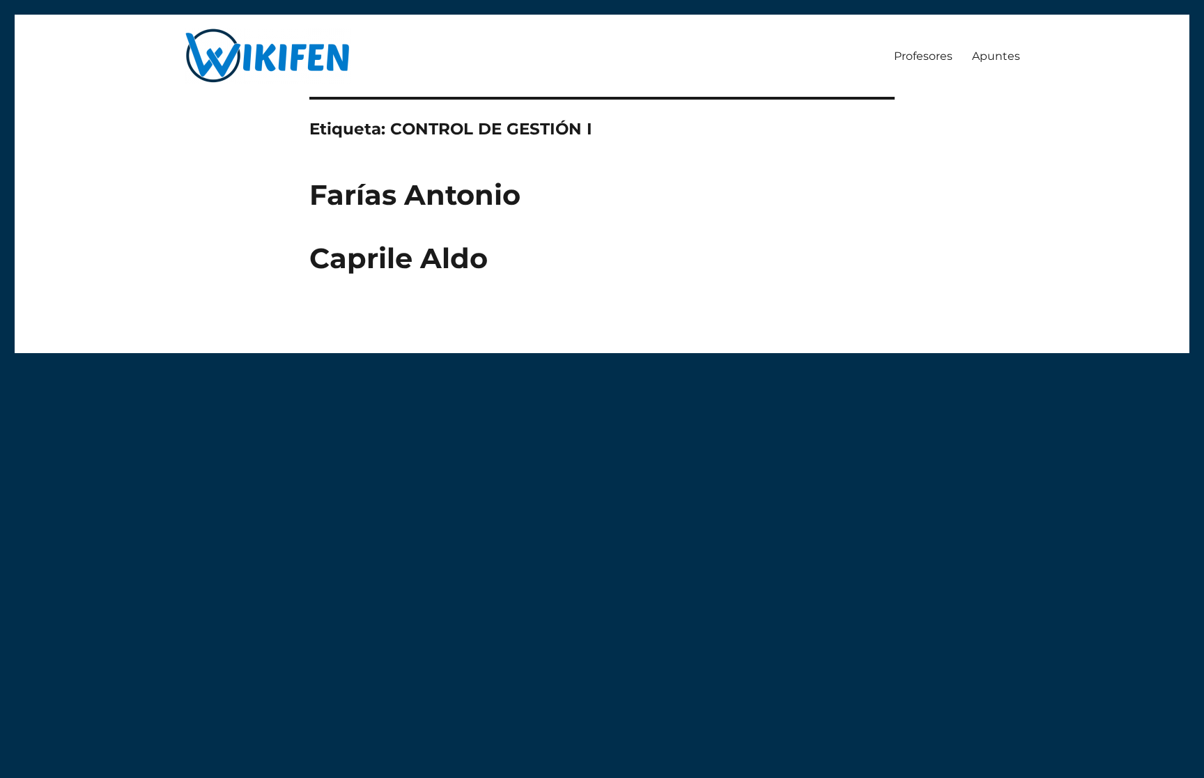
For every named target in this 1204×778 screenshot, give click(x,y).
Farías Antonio (414, 195)
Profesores (923, 56)
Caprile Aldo (398, 258)
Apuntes (996, 56)
